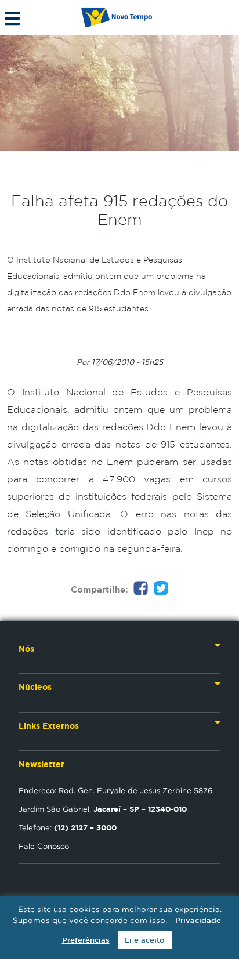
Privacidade (198, 920)
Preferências (86, 940)
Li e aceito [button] (145, 940)
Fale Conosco (44, 846)
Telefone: (68, 827)
